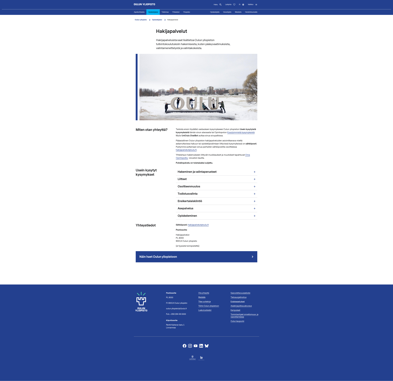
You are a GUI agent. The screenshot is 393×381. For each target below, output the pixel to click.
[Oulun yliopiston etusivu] (151, 4)
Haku (216, 4)
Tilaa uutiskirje (204, 301)
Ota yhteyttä (203, 293)
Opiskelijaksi (153, 12)
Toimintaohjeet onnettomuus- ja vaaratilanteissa (244, 315)
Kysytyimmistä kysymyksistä (241, 132)
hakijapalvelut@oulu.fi (186, 150)
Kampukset (235, 310)
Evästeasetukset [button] (238, 301)
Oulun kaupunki (237, 321)
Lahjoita (228, 4)
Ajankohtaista (139, 12)
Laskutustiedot (204, 310)
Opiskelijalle (214, 12)
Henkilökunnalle (251, 12)
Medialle (238, 12)
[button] (252, 4)
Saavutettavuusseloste (240, 293)
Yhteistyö (176, 12)
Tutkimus (165, 12)
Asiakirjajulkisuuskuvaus (241, 306)
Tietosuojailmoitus (238, 297)
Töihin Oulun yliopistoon (208, 306)
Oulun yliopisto (141, 20)
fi (242, 6)
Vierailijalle (227, 12)
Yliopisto (186, 12)
